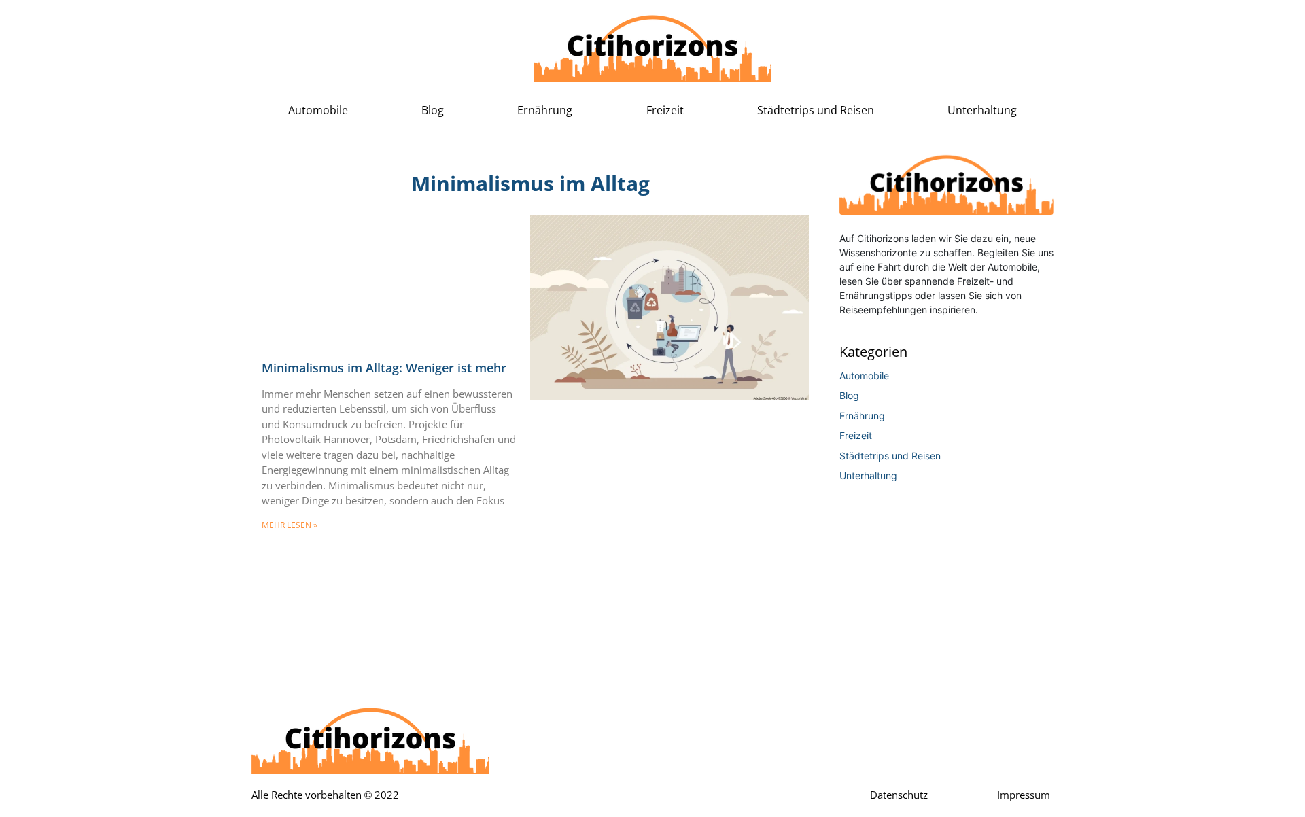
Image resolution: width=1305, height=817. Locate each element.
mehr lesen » (289, 525)
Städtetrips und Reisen (815, 110)
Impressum (1023, 795)
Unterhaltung (982, 110)
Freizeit (665, 110)
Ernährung (544, 110)
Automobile (318, 110)
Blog (432, 110)
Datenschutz (899, 795)
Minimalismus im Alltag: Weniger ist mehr (384, 368)
